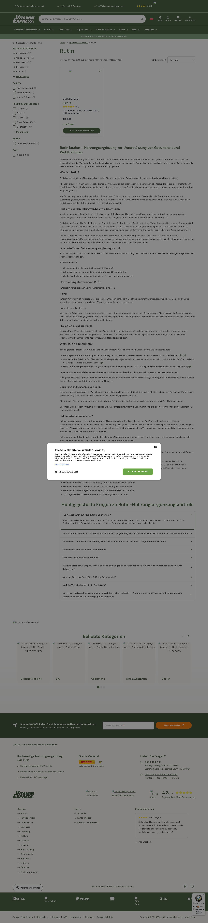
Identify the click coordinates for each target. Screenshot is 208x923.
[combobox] (155, 447)
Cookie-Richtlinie (62, 464)
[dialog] (104, 461)
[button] (66, 471)
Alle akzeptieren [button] (137, 471)
